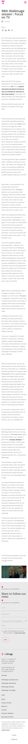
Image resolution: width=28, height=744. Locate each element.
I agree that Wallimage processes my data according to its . (14, 632)
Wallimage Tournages (8, 690)
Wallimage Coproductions (9, 680)
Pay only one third (7, 717)
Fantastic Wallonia (7, 713)
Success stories (6, 703)
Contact (4, 710)
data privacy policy (20, 633)
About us (4, 706)
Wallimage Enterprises (8, 683)
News (3, 699)
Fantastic (12, 439)
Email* (3, 625)
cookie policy (5, 730)
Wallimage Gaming (7, 687)
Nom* (3, 608)
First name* (5, 614)
